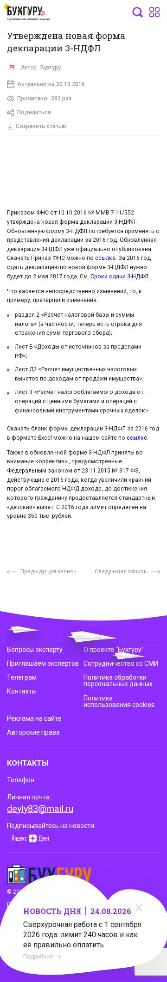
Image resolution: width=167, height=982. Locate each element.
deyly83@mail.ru (40, 808)
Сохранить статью (41, 126)
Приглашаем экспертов (43, 663)
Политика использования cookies (119, 701)
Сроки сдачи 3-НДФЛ (119, 276)
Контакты (22, 691)
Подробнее (38, 956)
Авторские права (33, 732)
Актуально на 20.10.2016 (51, 84)
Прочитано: (44, 98)
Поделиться (34, 112)
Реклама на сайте (34, 718)
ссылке (105, 258)
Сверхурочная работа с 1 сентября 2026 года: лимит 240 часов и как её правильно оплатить (82, 934)
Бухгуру (50, 67)
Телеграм (22, 677)
